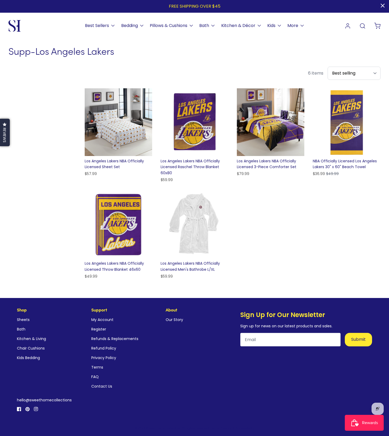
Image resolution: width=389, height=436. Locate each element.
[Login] (347, 26)
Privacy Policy (103, 357)
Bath (21, 329)
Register (98, 329)
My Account (102, 319)
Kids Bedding (28, 357)
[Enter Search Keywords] (362, 26)
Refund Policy (103, 348)
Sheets (23, 319)
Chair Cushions (31, 348)
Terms (97, 367)
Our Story (174, 319)
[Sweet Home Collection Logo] (14, 26)
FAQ (95, 376)
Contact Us (101, 386)
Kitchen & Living (31, 338)
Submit (358, 339)
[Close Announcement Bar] (383, 5)
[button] (5, 132)
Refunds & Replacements (114, 338)
